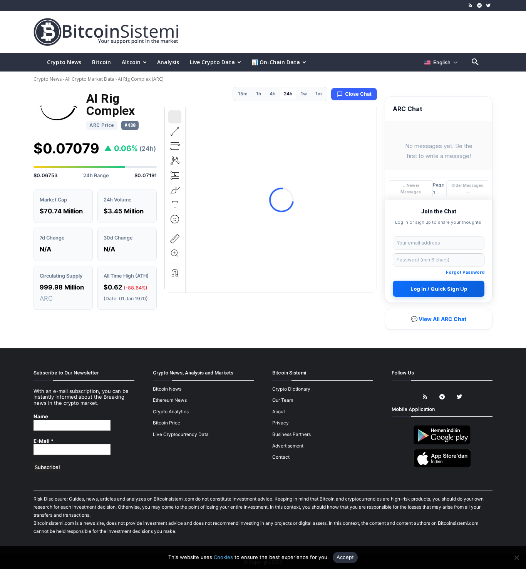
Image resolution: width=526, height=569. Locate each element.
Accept (345, 557)
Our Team (282, 400)
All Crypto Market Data (90, 79)
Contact (281, 457)
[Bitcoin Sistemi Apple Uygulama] (442, 466)
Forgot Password (465, 272)
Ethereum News (170, 400)
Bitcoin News (167, 389)
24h (288, 93)
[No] (516, 557)
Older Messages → (467, 188)
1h (258, 93)
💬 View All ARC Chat (438, 319)
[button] (475, 62)
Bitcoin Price (166, 423)
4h (272, 93)
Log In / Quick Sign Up (438, 289)
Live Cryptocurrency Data (181, 434)
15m (243, 93)
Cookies (223, 557)
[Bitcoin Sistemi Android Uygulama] (442, 443)
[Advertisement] (353, 31)
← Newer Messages (410, 188)
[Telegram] (479, 5)
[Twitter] (488, 5)
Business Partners (291, 434)
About (278, 411)
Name (41, 416)
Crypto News (48, 79)
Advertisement (287, 446)
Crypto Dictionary (291, 389)
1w (304, 93)
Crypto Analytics (171, 411)
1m (318, 93)
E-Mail (44, 441)
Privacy (280, 423)
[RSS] (470, 5)
